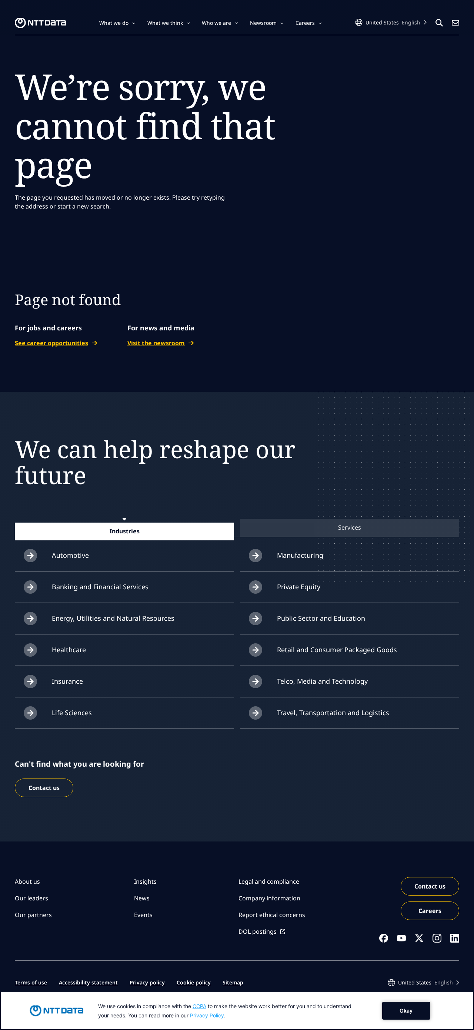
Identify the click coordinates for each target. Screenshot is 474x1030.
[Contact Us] (455, 23)
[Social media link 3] (419, 938)
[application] (237, 1010)
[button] (117, 23)
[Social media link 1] (383, 938)
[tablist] (237, 527)
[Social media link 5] (454, 938)
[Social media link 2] (401, 938)
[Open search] (439, 23)
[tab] (124, 531)
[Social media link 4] (437, 938)
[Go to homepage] (40, 23)
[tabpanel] (237, 634)
